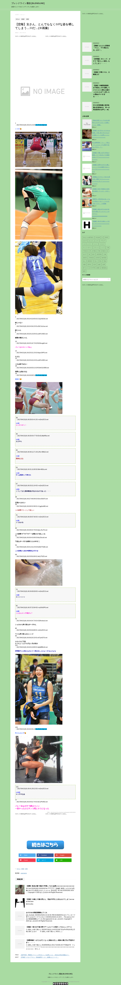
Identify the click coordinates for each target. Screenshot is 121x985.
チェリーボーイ (87, 247)
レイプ (102, 247)
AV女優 (98, 237)
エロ (97, 240)
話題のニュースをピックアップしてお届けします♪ (60, 977)
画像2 (22, 869)
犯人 (96, 261)
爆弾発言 (90, 261)
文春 (105, 254)
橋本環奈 (104, 257)
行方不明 (92, 268)
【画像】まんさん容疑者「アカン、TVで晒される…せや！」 (101, 48)
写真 (99, 251)
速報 (26, 869)
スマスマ (102, 244)
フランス (96, 247)
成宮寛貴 (99, 254)
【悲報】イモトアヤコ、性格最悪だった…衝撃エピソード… (39, 957)
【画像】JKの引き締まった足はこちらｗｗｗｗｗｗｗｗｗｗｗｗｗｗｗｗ (101, 224)
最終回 (85, 257)
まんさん (91, 240)
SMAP (106, 237)
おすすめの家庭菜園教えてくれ (36, 912)
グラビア (102, 240)
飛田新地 (104, 268)
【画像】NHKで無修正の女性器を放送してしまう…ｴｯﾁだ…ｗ (101, 191)
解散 (98, 268)
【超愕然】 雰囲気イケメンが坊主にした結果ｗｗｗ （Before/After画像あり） (45, 955)
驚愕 (84, 271)
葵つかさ (85, 268)
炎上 (84, 261)
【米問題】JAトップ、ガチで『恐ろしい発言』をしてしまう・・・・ (101, 61)
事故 (94, 251)
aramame (24, 873)
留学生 (89, 264)
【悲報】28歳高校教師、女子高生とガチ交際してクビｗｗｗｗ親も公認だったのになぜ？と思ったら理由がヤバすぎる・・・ (101, 91)
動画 (103, 251)
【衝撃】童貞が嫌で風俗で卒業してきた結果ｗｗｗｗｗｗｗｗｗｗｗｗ (50, 886)
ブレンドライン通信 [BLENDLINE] (28, 3)
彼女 (93, 254)
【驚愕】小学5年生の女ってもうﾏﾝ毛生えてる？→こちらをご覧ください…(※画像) (101, 201)
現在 (100, 261)
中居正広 (85, 251)
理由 (105, 261)
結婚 (99, 264)
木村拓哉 (91, 257)
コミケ (95, 244)
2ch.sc (19, 869)
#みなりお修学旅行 (88, 237)
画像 (84, 264)
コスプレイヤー (87, 244)
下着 (108, 247)
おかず (85, 240)
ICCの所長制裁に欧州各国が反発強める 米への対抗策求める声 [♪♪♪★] (101, 107)
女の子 (85, 254)
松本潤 (98, 257)
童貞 (94, 264)
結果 (103, 264)
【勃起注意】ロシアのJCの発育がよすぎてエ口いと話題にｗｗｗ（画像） (101, 123)
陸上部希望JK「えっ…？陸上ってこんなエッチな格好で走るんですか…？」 (101, 145)
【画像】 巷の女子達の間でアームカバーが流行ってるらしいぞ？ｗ (49, 927)
